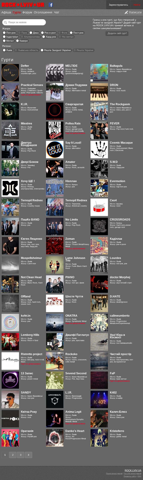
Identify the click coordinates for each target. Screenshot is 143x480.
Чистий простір (120, 354)
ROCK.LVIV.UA (133, 470)
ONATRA (71, 315)
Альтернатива (32, 36)
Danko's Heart (74, 431)
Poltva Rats (73, 123)
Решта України (85, 50)
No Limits (71, 219)
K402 (113, 392)
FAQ (139, 476)
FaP (112, 373)
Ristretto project (31, 354)
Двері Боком (29, 161)
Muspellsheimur (31, 258)
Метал (10, 40)
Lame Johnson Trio (75, 259)
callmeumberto (120, 315)
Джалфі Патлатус (77, 334)
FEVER (114, 123)
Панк (24, 32)
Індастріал (12, 36)
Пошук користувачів (114, 473)
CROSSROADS (120, 219)
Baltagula (116, 65)
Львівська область (28, 50)
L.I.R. (68, 392)
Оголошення (43, 12)
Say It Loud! (73, 142)
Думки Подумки (76, 85)
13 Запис (27, 373)
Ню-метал (67, 36)
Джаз (36, 32)
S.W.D (114, 161)
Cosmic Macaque (121, 142)
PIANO (69, 277)
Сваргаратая (74, 104)
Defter (25, 65)
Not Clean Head (31, 277)
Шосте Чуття (74, 296)
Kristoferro (117, 431)
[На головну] (24, 4)
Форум (27, 12)
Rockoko (71, 354)
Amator (70, 161)
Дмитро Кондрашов (29, 144)
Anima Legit (73, 411)
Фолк (64, 32)
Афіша (6, 12)
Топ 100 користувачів (132, 473)
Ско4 (113, 200)
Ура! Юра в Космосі (117, 336)
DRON (114, 85)
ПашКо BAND (30, 219)
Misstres (26, 123)
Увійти (136, 4)
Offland (26, 296)
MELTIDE (71, 65)
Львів (9, 50)
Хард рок (51, 36)
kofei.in (26, 315)
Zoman (70, 238)
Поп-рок (11, 32)
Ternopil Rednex (32, 200)
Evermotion (117, 181)
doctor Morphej (120, 277)
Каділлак (116, 238)
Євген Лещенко (31, 238)
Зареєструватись (118, 4)
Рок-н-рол (50, 32)
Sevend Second (75, 373)
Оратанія (27, 431)
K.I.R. (24, 104)
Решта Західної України (57, 50)
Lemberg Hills (30, 334)
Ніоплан (71, 181)
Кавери (24, 40)
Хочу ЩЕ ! (28, 181)
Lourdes (115, 258)
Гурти (17, 12)
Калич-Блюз (118, 411)
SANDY (26, 392)
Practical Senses (32, 85)
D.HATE (115, 296)
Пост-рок (78, 32)
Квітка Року (29, 411)
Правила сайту (130, 476)
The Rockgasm (120, 104)
